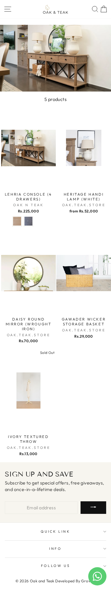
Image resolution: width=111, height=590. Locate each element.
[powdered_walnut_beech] (28, 221)
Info (55, 548)
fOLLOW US (55, 565)
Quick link (55, 531)
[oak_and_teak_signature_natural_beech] (17, 221)
